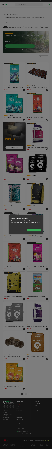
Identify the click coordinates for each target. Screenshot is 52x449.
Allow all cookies (34, 230)
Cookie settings (18, 230)
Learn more (13, 226)
